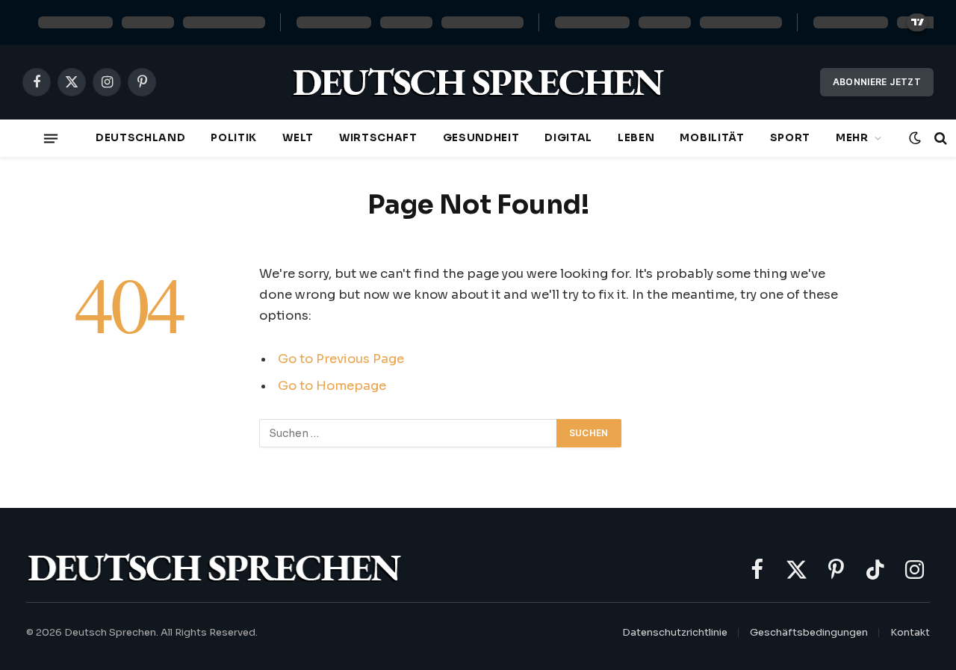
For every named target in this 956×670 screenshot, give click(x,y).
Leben (636, 137)
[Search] (939, 138)
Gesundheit (481, 137)
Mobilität (712, 137)
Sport (790, 137)
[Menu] (51, 138)
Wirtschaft (378, 137)
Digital (568, 137)
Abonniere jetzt (877, 81)
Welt (298, 137)
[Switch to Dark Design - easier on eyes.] (915, 138)
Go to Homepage (332, 386)
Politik (234, 137)
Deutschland (140, 137)
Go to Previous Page (341, 359)
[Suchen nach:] (408, 433)
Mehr (852, 137)
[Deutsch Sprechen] (478, 82)
